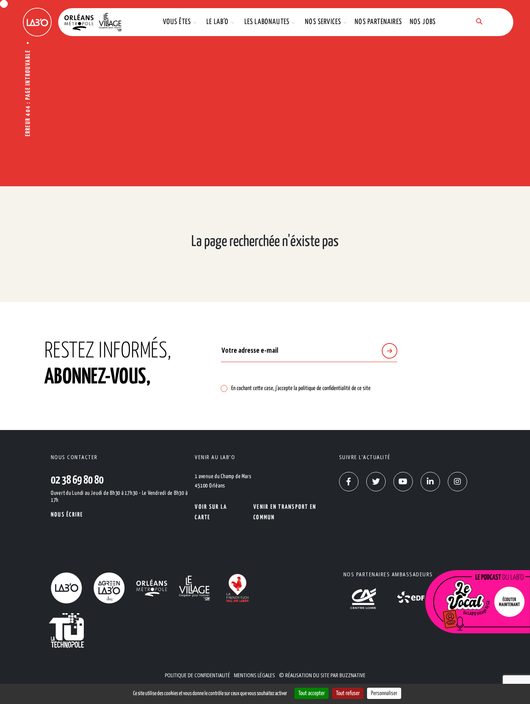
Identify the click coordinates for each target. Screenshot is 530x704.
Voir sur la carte (211, 512)
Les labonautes (266, 22)
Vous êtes (177, 22)
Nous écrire (67, 515)
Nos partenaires (378, 22)
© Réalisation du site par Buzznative (322, 675)
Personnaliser (384, 693)
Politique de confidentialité (197, 675)
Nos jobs (423, 22)
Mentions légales (254, 675)
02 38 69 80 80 (77, 480)
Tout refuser (348, 693)
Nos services (323, 22)
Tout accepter (311, 693)
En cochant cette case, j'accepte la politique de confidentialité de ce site (301, 388)
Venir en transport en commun (284, 512)
